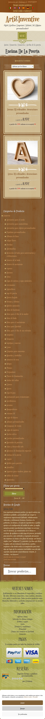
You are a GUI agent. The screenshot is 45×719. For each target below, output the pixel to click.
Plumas (9, 368)
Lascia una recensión (10, 559)
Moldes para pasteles (14, 463)
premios (10, 405)
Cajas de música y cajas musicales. (19, 281)
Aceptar (23, 703)
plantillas (10, 467)
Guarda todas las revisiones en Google (15, 557)
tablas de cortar (13, 475)
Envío (22, 624)
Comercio (13, 45)
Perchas (10, 244)
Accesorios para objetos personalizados (21, 228)
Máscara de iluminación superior (19, 451)
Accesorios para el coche (16, 220)
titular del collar (13, 380)
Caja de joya (11, 393)
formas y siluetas (13, 301)
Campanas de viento (14, 426)
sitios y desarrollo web (15, 446)
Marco (9, 388)
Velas (9, 277)
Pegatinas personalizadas (16, 232)
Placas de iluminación (15, 376)
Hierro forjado (12, 297)
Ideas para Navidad (14, 326)
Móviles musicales (13, 306)
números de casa (13, 359)
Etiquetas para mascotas (16, 351)
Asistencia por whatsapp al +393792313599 (22, 2)
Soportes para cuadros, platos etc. (19, 471)
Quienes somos (23, 616)
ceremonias (11, 285)
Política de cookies (28, 697)
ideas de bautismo (13, 310)
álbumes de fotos (13, 236)
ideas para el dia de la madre (17, 314)
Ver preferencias (22, 714)
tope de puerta (12, 293)
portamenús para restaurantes (18, 397)
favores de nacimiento (15, 264)
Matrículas (10, 480)
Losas (9, 347)
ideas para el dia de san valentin (19, 330)
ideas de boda (12, 318)
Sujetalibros (11, 289)
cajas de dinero (12, 417)
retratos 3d (11, 413)
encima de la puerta (14, 455)
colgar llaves (11, 240)
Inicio (6, 45)
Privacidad (35, 697)
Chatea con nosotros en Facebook (22, 631)
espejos (9, 459)
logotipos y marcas (14, 343)
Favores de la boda (13, 260)
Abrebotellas (11, 249)
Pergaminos (11, 372)
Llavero (9, 384)
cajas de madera (13, 430)
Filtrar (14, 493)
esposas (9, 268)
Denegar (22, 708)
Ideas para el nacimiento (16, 322)
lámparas (10, 339)
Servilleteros (11, 401)
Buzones (10, 272)
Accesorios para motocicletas (17, 224)
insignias (10, 335)
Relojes (9, 364)
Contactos (22, 634)
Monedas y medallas (14, 355)
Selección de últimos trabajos (22, 619)
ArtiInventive (22, 19)
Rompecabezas (12, 409)
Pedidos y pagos (22, 621)
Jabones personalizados (15, 422)
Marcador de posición (14, 442)
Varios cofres (12, 434)
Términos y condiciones (23, 626)
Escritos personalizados (15, 438)
